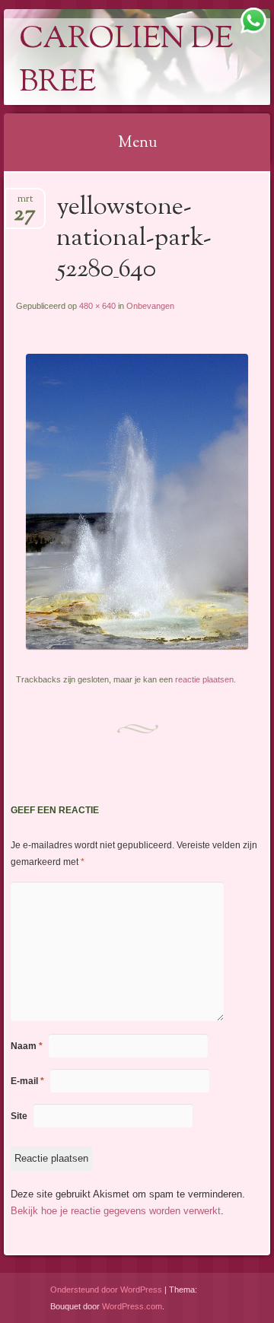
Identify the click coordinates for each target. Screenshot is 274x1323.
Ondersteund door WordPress (106, 1289)
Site (19, 1116)
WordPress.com (132, 1306)
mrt (25, 203)
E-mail (27, 1081)
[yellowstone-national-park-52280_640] (136, 645)
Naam (27, 1046)
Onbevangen (150, 305)
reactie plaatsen (204, 679)
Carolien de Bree (126, 61)
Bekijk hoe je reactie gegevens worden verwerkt (116, 1210)
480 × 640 (97, 305)
